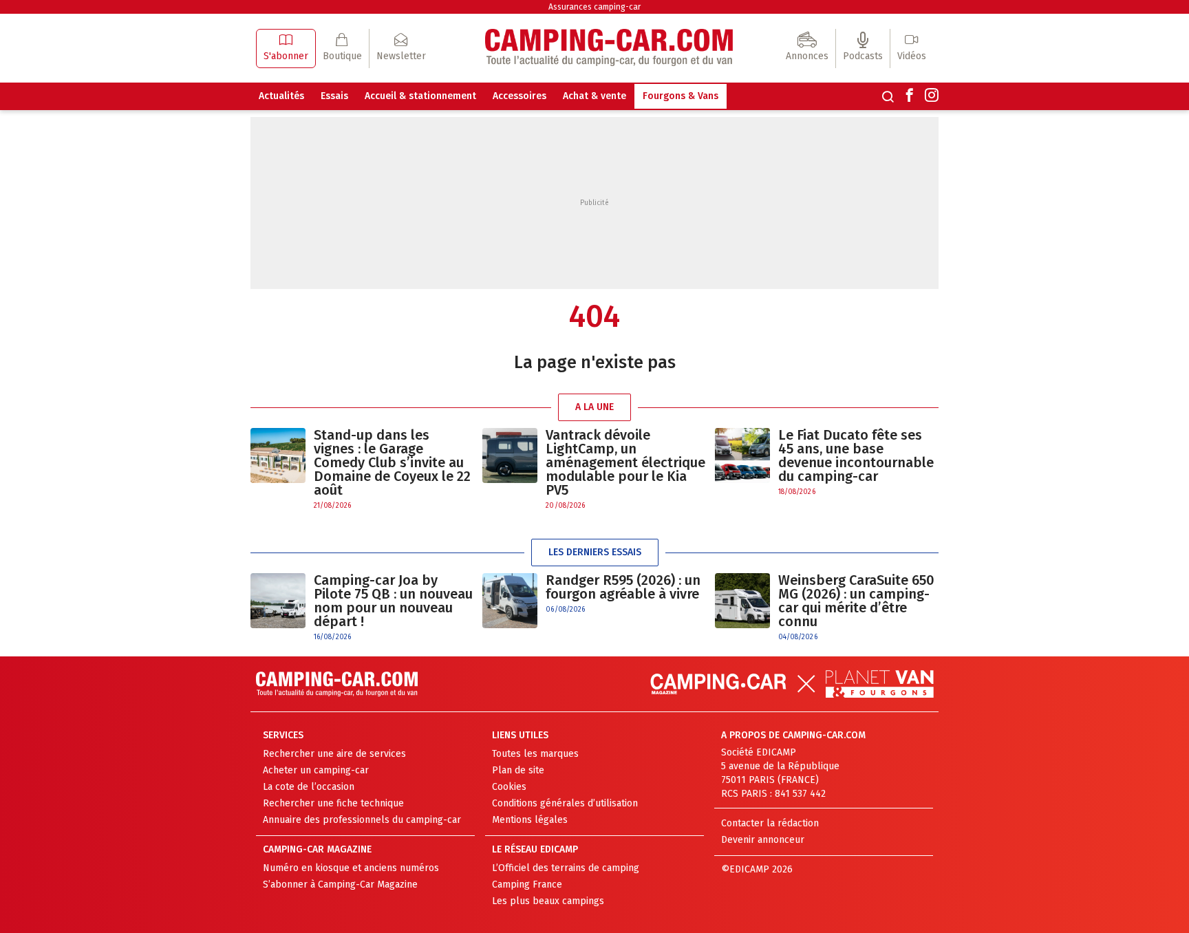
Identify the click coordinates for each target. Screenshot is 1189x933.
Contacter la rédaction (770, 823)
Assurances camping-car (594, 7)
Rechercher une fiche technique (333, 803)
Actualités (281, 96)
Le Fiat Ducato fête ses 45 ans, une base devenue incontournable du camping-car (856, 455)
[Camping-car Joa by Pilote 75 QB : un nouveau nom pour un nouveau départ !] (278, 608)
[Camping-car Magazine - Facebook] (910, 96)
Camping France (527, 884)
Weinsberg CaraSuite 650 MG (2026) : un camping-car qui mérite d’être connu (856, 601)
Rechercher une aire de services (334, 754)
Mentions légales (530, 820)
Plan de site (518, 770)
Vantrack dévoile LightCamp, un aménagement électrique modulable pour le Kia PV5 (625, 462)
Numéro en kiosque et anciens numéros (351, 868)
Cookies (509, 787)
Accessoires (519, 96)
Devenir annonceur (762, 840)
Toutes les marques (535, 754)
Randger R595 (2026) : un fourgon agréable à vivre (623, 587)
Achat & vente (594, 96)
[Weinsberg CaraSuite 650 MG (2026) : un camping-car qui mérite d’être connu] (742, 608)
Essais (334, 96)
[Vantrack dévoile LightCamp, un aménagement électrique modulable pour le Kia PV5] (509, 469)
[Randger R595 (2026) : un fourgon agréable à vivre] (509, 600)
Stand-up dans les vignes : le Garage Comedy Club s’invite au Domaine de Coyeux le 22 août (392, 462)
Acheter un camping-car (316, 770)
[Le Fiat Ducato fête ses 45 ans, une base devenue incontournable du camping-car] (742, 462)
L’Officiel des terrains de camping (565, 868)
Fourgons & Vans (680, 96)
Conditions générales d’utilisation (565, 803)
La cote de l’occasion (308, 787)
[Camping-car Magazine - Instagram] (932, 96)
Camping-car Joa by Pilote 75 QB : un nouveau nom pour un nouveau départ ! (393, 601)
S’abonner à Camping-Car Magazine (340, 884)
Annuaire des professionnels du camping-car (362, 820)
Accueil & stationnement (420, 96)
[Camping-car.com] (609, 48)
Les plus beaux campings (548, 901)
